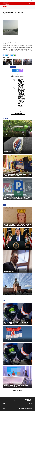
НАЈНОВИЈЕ (12, 76)
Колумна (4, 403)
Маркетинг (11, 406)
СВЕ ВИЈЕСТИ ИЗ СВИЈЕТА (17, 297)
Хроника (8, 401)
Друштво (15, 400)
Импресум (7, 406)
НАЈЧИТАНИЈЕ (17, 76)
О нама (4, 406)
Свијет (11, 401)
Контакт (4, 408)
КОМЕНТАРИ (22, 76)
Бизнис (14, 401)
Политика (4, 401)
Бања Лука (11, 400)
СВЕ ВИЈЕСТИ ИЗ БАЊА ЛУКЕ (17, 202)
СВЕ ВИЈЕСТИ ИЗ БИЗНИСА (17, 390)
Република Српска (5, 400)
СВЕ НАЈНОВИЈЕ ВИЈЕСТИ (18, 113)
